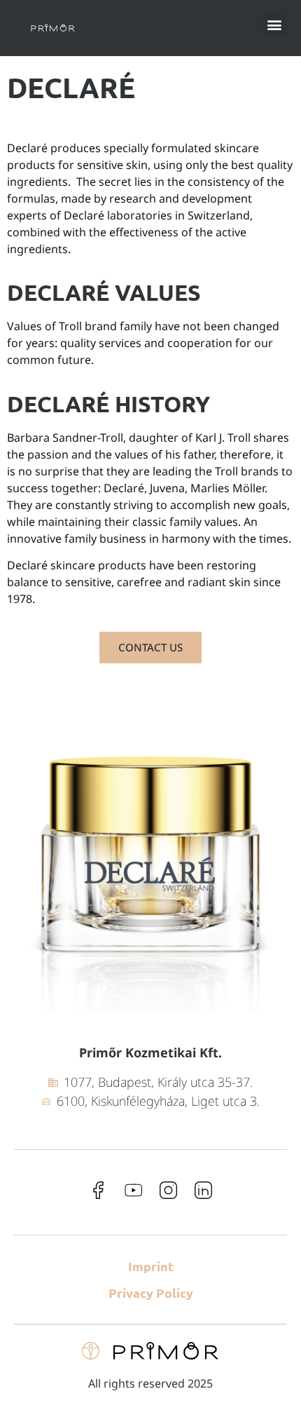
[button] (274, 24)
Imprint (151, 1266)
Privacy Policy (150, 1292)
